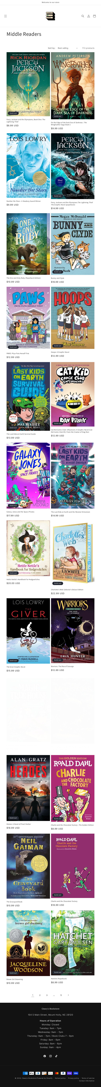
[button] (5, 16)
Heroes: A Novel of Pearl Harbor (19, 824)
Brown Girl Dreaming (15, 979)
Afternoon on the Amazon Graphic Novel (22, 745)
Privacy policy (73, 1078)
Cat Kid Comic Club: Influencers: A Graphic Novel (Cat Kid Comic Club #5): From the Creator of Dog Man (71, 431)
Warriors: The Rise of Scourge (62, 666)
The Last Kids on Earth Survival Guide (21, 434)
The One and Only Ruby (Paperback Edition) (24, 278)
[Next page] (68, 995)
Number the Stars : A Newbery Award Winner (24, 201)
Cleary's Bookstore (29, 1078)
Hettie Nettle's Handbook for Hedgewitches (23, 579)
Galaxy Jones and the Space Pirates (20, 512)
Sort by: (51, 48)
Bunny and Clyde (57, 278)
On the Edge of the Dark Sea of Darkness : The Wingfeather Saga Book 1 (69, 124)
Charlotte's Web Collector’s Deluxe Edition (67, 590)
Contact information (86, 1081)
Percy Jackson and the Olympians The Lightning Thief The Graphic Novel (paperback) (72, 203)
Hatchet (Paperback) (59, 979)
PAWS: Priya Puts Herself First (18, 353)
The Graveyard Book (14, 902)
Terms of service (88, 1078)
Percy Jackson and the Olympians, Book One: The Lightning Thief (26, 120)
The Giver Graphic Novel (16, 667)
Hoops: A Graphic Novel (60, 352)
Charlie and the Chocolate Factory (64, 901)
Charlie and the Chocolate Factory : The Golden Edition (72, 825)
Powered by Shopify (44, 1078)
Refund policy (60, 1078)
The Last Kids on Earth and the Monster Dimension (70, 512)
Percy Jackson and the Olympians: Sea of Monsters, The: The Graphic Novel (71, 748)
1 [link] (32, 995)
